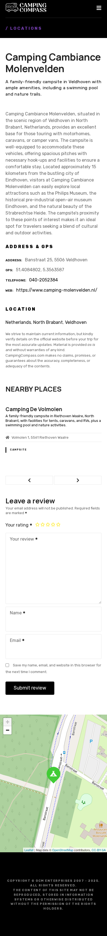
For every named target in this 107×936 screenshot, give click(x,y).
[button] (29, 480)
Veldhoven (76, 322)
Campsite (18, 449)
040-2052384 (43, 280)
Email (14, 641)
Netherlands (18, 322)
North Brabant (48, 322)
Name (14, 613)
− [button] (7, 730)
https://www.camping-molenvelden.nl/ (56, 290)
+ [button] (7, 721)
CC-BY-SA (99, 850)
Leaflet (28, 850)
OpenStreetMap (62, 850)
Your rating (17, 525)
